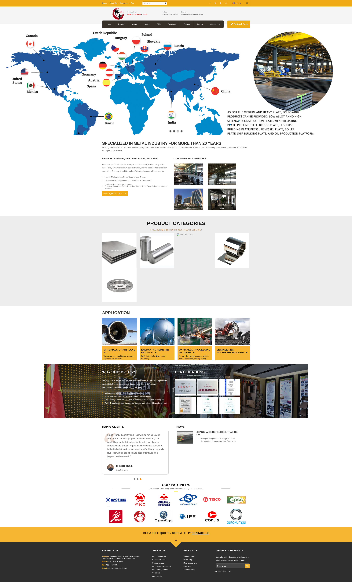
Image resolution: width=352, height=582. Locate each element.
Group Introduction (159, 556)
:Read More (231, 441)
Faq (132, 3)
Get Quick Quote (241, 24)
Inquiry (200, 24)
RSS (224, 571)
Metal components (190, 563)
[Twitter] (215, 3)
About (134, 24)
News (147, 24)
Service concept (158, 563)
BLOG (228, 571)
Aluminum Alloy (189, 570)
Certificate (156, 573)
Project (187, 24)
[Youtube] (220, 3)
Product (121, 24)
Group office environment (161, 566)
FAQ (159, 24)
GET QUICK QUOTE (115, 193)
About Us (113, 3)
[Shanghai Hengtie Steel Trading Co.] (185, 443)
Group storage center (160, 570)
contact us (200, 533)
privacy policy (157, 576)
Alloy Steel (187, 566)
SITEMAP (218, 571)
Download (172, 24)
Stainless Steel (189, 556)
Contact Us (124, 3)
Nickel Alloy (187, 560)
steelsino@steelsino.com (192, 14)
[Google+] (226, 3)
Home (104, 3)
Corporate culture (158, 560)
